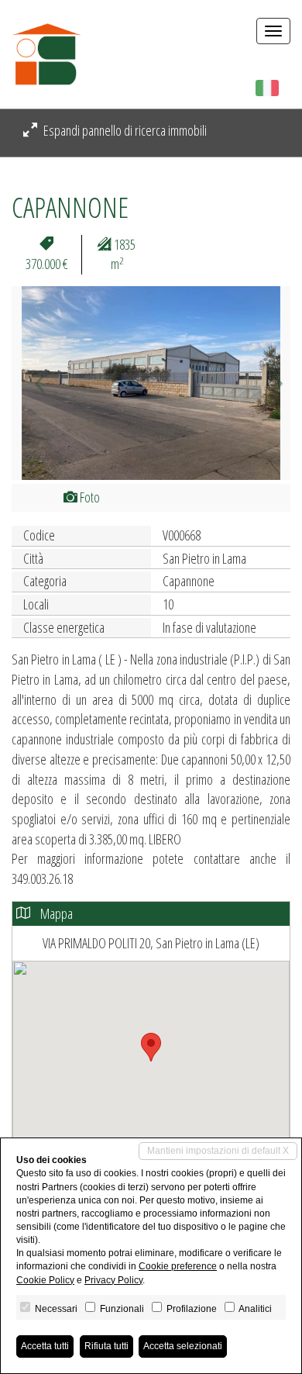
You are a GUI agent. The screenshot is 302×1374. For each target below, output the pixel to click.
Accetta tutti (45, 1346)
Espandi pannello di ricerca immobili (124, 130)
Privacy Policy (113, 1280)
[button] (32, 383)
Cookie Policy (45, 1280)
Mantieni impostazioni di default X (218, 1150)
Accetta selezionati (182, 1346)
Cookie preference (178, 1266)
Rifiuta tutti (106, 1346)
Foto (88, 497)
